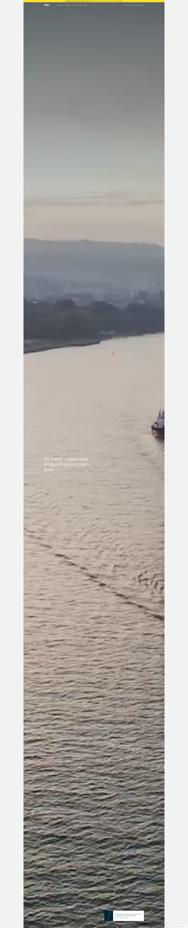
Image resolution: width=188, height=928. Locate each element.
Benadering (60, 5)
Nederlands (181, 926)
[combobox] (182, 926)
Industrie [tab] (85, 5)
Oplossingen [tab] (68, 5)
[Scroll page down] (95, 925)
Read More (120, 1)
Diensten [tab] (75, 5)
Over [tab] (80, 5)
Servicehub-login (128, 5)
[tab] (139, 5)
